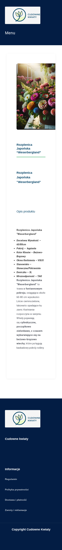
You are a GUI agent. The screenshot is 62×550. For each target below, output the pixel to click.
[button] (31, 33)
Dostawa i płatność (16, 499)
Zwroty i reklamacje (16, 510)
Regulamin (11, 479)
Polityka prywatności (17, 489)
